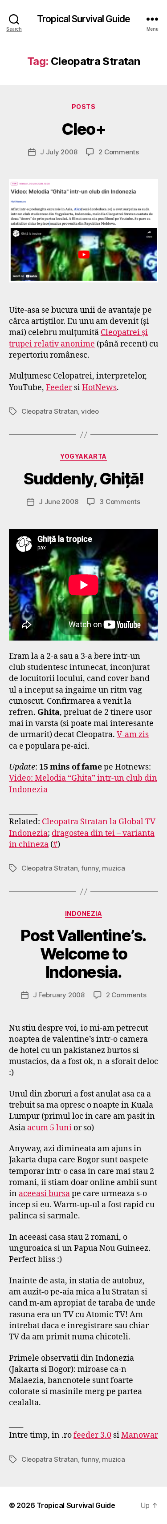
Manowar (139, 1435)
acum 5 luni (49, 1128)
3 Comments (119, 501)
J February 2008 (59, 995)
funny (90, 868)
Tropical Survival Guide (83, 19)
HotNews (99, 388)
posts (84, 106)
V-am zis (133, 735)
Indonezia (83, 913)
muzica (113, 868)
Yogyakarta (83, 456)
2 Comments (118, 152)
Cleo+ (83, 129)
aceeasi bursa (44, 1194)
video (90, 411)
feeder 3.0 (92, 1435)
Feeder (59, 388)
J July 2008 (58, 152)
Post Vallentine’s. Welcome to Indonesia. (83, 954)
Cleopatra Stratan (49, 411)
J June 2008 (58, 501)
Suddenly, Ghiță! (83, 478)
